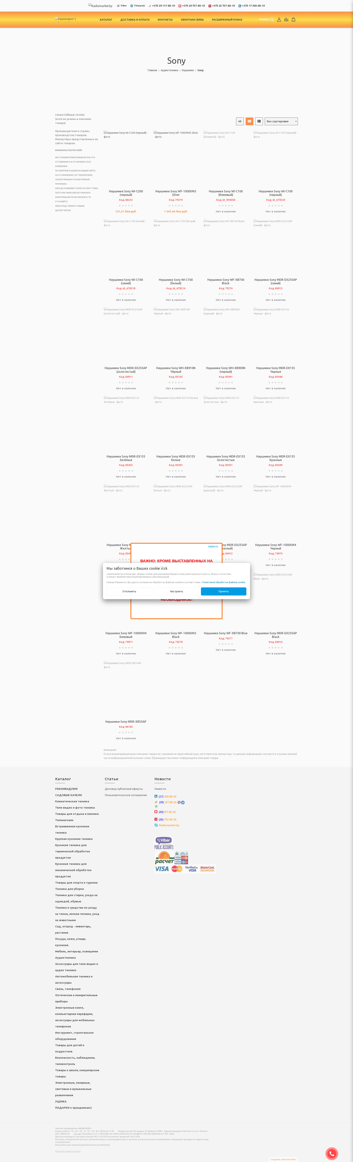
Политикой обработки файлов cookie (223, 582)
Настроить (176, 591)
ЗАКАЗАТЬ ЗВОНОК (333, 1153)
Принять (224, 591)
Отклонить (129, 591)
